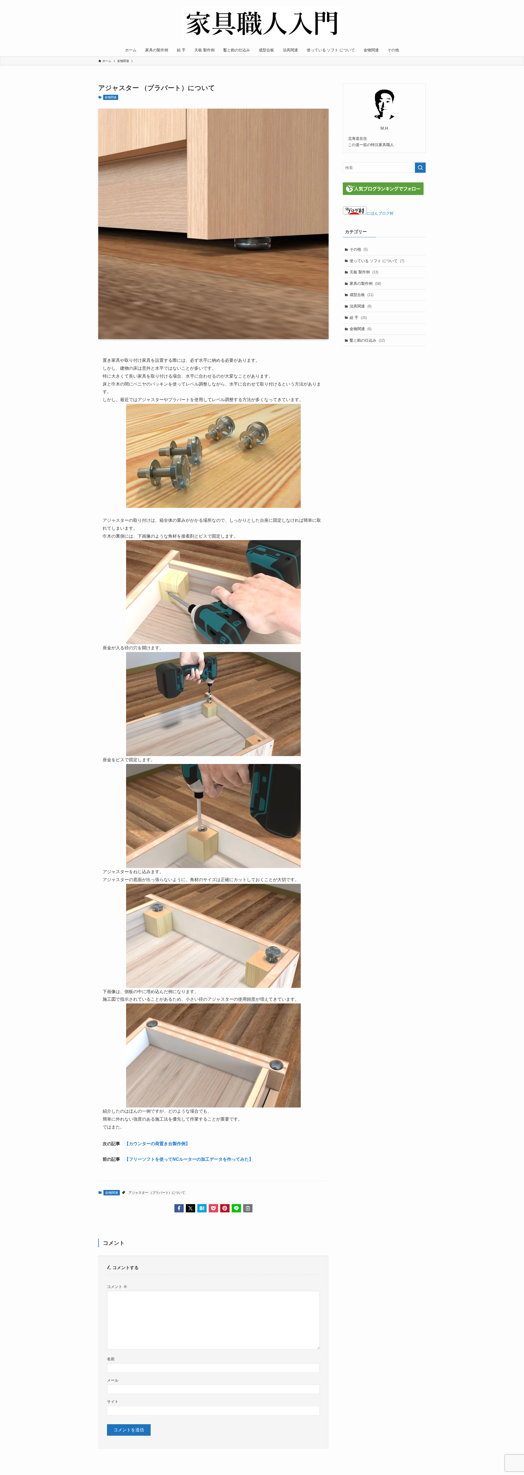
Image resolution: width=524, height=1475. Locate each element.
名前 (111, 1359)
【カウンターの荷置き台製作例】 (157, 1143)
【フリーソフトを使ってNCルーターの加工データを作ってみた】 (188, 1159)
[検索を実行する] (420, 167)
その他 (359, 249)
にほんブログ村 (380, 213)
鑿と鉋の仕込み (367, 340)
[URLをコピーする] (247, 1208)
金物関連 (111, 97)
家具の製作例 (365, 283)
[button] (179, 1208)
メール (112, 1380)
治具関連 (360, 306)
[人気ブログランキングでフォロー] (383, 193)
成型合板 (361, 294)
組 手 (358, 317)
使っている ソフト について (377, 261)
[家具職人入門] (262, 23)
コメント (117, 1286)
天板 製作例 (364, 272)
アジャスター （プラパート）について (157, 1193)
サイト (112, 1401)
